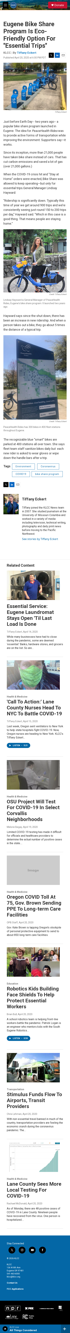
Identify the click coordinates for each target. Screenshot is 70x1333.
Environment (23, 466)
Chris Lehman (14, 1114)
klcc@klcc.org (13, 1277)
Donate (59, 5)
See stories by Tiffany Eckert (40, 539)
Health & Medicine (17, 696)
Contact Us (12, 1283)
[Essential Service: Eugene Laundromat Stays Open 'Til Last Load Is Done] (33, 585)
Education (12, 983)
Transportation (15, 1089)
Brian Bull (12, 1014)
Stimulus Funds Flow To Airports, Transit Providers (34, 1100)
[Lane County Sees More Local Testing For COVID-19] (33, 1157)
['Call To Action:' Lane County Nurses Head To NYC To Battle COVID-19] (33, 675)
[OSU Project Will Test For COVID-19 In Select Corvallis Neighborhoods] (33, 775)
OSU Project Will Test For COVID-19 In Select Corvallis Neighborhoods (33, 810)
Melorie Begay (14, 827)
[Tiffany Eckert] (11, 504)
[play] (5, 1328)
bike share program (47, 474)
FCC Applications (15, 1289)
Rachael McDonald (17, 1203)
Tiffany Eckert (26, 52)
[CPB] (61, 1308)
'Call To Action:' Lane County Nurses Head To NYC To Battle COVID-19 (34, 708)
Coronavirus (48, 466)
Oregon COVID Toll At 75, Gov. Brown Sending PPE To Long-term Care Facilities (34, 906)
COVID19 (21, 474)
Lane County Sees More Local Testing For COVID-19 (34, 1190)
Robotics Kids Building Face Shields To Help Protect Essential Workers (33, 997)
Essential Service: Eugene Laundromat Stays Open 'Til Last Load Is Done (30, 615)
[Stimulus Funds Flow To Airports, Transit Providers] (33, 1068)
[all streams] (65, 1329)
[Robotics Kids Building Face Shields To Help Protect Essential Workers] (33, 962)
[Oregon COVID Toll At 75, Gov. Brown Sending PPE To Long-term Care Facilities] (33, 870)
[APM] (46, 1308)
